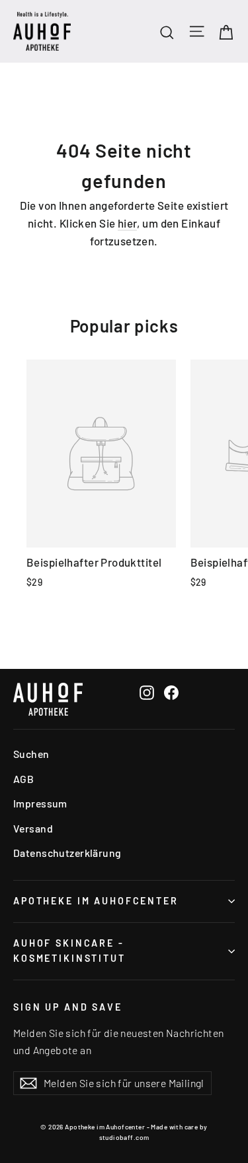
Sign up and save (67, 1007)
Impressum (40, 803)
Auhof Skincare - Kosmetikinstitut (69, 950)
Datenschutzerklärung (67, 852)
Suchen (31, 753)
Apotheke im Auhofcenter (96, 900)
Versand (33, 828)
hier (128, 223)
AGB (23, 778)
